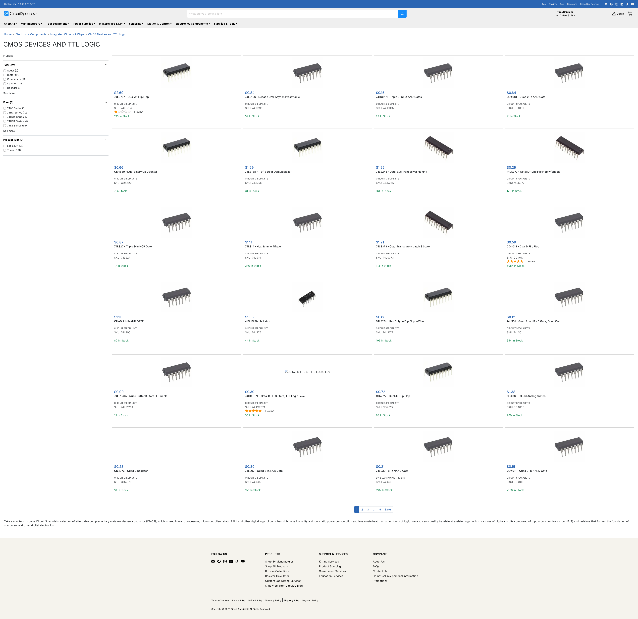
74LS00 (125, 332)
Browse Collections (277, 571)
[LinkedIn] (622, 4)
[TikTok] (627, 4)
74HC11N (388, 108)
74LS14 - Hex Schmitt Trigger (263, 246)
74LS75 (256, 332)
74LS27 (125, 257)
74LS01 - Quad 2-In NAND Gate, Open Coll (533, 321)
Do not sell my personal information (395, 576)
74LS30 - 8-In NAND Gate (392, 470)
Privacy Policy (239, 600)
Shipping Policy (292, 600)
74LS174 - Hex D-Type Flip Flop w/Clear (400, 321)
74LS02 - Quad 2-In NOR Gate (264, 470)
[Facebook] (611, 4)
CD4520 (126, 182)
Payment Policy (310, 600)
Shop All (9, 23)
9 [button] (380, 509)
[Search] (402, 14)
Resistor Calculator (277, 576)
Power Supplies (83, 23)
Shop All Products (276, 566)
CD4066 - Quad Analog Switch (526, 396)
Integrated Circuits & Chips (67, 34)
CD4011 (518, 482)
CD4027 (388, 407)
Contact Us (380, 571)
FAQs (376, 566)
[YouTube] (632, 4)
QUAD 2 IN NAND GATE (129, 321)
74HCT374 (258, 407)
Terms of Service (220, 600)
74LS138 (257, 182)
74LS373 (388, 257)
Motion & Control (158, 23)
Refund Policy (255, 600)
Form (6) (8, 102)
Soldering (135, 23)
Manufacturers (30, 23)
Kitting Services (329, 561)
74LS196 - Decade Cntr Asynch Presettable (272, 97)
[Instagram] (616, 4)
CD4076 (126, 482)
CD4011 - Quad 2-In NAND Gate (527, 470)
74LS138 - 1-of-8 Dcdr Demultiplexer (268, 171)
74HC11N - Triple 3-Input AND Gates (399, 97)
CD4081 (519, 108)
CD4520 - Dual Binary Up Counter (135, 171)
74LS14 (256, 257)
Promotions (380, 580)
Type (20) (9, 64)
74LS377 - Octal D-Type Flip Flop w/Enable (533, 171)
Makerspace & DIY (111, 23)
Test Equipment (56, 23)
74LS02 (256, 482)
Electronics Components (192, 23)
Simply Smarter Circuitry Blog (284, 585)
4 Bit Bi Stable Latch (257, 321)
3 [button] (368, 509)
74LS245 (388, 182)
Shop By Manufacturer (279, 561)
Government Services (332, 571)
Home (7, 34)
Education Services (331, 576)
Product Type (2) (13, 139)
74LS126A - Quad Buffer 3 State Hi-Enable (140, 396)
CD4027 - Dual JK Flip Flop (393, 396)
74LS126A (127, 407)
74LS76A (126, 108)
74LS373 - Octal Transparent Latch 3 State (403, 246)
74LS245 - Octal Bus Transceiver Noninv (401, 171)
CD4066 (519, 407)
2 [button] (362, 509)
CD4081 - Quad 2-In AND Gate (526, 97)
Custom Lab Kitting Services (283, 580)
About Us (379, 561)
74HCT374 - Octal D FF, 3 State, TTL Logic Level (275, 396)
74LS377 (519, 182)
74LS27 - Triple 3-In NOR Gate (133, 246)
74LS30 (387, 482)
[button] (374, 509)
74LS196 (257, 108)
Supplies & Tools (224, 23)
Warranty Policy (273, 600)
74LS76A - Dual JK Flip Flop (131, 97)
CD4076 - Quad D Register (131, 470)
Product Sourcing (330, 566)
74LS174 (388, 332)
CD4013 (519, 257)
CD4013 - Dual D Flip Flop (523, 246)
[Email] (606, 4)
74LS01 (518, 332)
